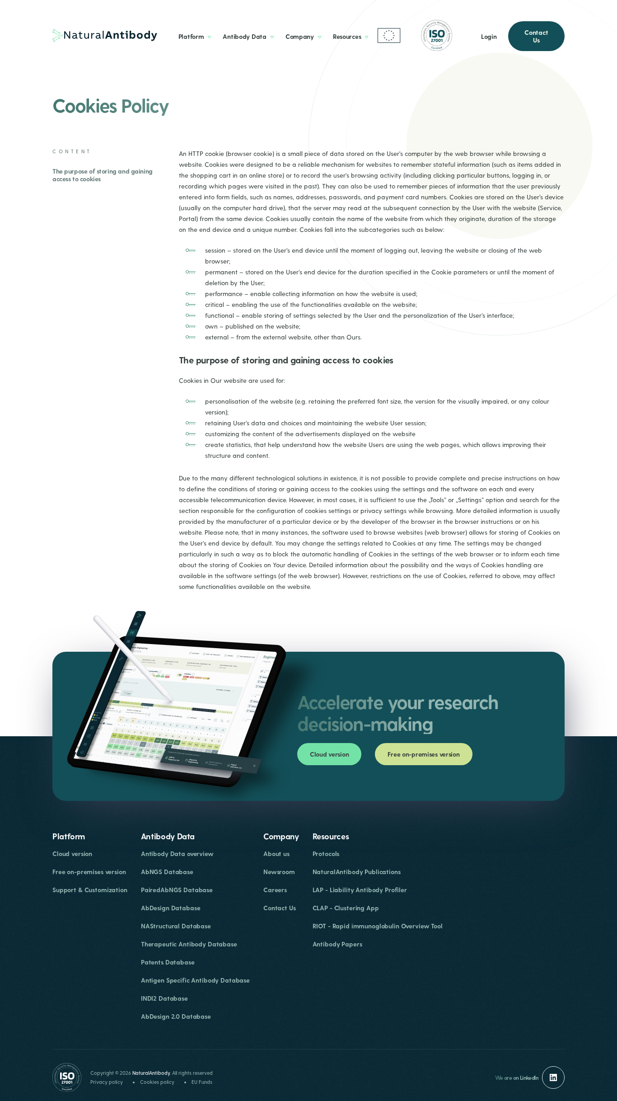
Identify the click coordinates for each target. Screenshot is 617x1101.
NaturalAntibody (151, 1073)
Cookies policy (157, 1082)
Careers (275, 890)
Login (489, 36)
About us (276, 853)
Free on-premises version (423, 754)
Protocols (326, 853)
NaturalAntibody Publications (357, 871)
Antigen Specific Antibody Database (195, 980)
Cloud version (329, 754)
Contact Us (536, 36)
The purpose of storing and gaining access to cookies (102, 175)
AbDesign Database (171, 908)
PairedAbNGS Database (177, 890)
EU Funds (202, 1082)
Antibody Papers (337, 944)
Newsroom (279, 871)
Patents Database (168, 962)
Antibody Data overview (177, 853)
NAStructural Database (176, 926)
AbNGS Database (167, 871)
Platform (191, 36)
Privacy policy (106, 1082)
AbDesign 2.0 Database (176, 1016)
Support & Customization (89, 890)
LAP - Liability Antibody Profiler (360, 890)
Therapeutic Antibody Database (189, 944)
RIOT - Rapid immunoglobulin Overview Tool (378, 926)
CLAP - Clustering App (346, 908)
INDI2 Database (164, 998)
